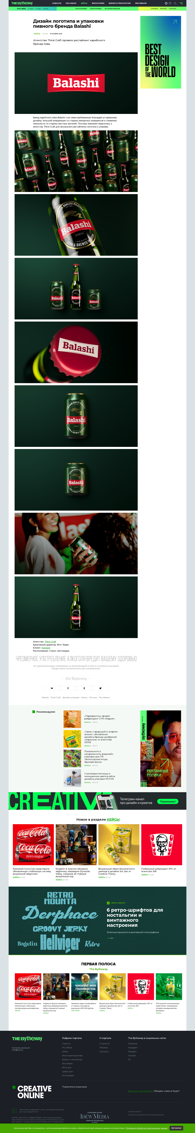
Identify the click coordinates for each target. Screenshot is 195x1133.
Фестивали (141, 3)
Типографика (96, 9)
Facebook (132, 1043)
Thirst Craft (50, 641)
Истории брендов (112, 9)
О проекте (154, 8)
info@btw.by (17, 1050)
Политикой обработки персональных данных (146, 1128)
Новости (56, 3)
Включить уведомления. (140, 1091)
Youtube (132, 1055)
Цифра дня (67, 1071)
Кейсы (84, 3)
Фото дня (66, 1067)
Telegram (132, 1051)
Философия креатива (72, 1055)
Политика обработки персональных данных (146, 1115)
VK (129, 1059)
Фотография (81, 9)
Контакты (172, 8)
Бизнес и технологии (120, 3)
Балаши (46, 648)
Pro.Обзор (71, 3)
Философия (98, 3)
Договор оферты (134, 1112)
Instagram (133, 1047)
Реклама (163, 8)
